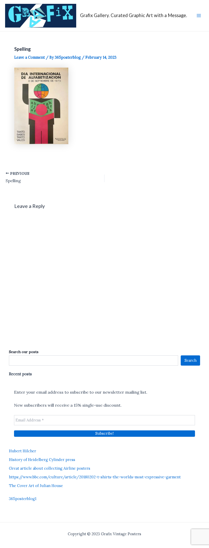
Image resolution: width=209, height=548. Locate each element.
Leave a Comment (29, 57)
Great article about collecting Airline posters (49, 468)
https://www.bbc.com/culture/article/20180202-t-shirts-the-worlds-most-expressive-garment (95, 477)
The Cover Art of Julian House (36, 485)
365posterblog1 (22, 498)
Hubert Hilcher (22, 451)
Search (191, 360)
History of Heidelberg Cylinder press (42, 459)
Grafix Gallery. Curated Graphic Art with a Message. (133, 15)
